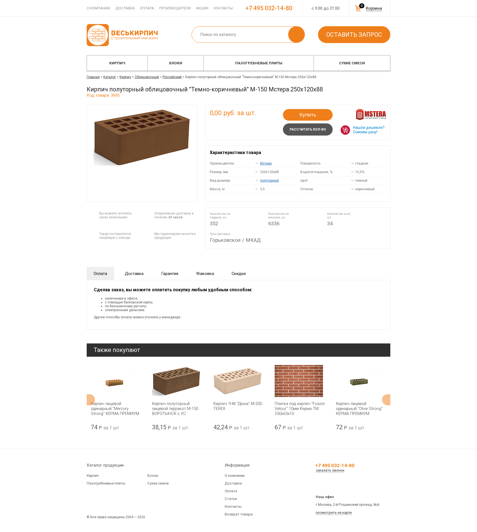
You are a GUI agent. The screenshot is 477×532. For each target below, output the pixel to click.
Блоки (175, 63)
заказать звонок (330, 470)
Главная (93, 77)
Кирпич (117, 63)
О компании (98, 8)
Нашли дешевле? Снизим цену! (369, 129)
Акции (202, 8)
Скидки (239, 273)
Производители (175, 8)
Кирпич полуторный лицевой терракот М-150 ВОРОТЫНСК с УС (175, 408)
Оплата (147, 8)
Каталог (109, 77)
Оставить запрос (354, 34)
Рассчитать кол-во (308, 129)
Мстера (266, 163)
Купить (308, 115)
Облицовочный (147, 77)
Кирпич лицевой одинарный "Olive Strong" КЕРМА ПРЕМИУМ (359, 408)
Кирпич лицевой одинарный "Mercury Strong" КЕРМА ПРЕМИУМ (115, 408)
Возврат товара (239, 514)
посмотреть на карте (334, 512)
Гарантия (169, 273)
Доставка (125, 8)
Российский (172, 77)
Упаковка (205, 273)
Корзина (374, 8)
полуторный (269, 180)
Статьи (231, 499)
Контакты (223, 8)
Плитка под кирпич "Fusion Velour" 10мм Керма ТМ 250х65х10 (300, 408)
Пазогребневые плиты (258, 63)
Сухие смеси (352, 63)
